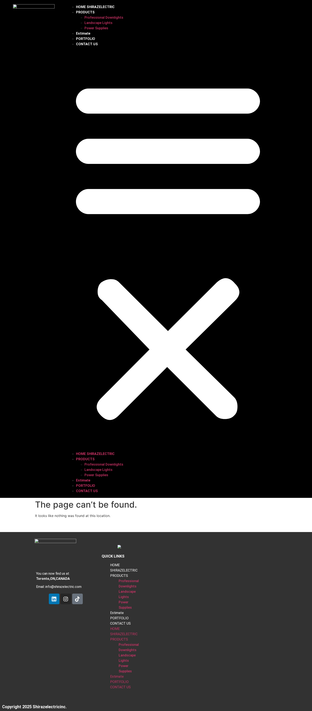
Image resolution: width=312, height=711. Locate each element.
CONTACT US (87, 44)
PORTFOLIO (85, 39)
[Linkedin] (54, 599)
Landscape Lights (98, 23)
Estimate (83, 33)
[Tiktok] (77, 599)
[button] (167, 249)
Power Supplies (96, 28)
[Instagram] (65, 599)
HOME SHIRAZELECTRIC (95, 7)
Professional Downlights (103, 17)
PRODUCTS (85, 12)
